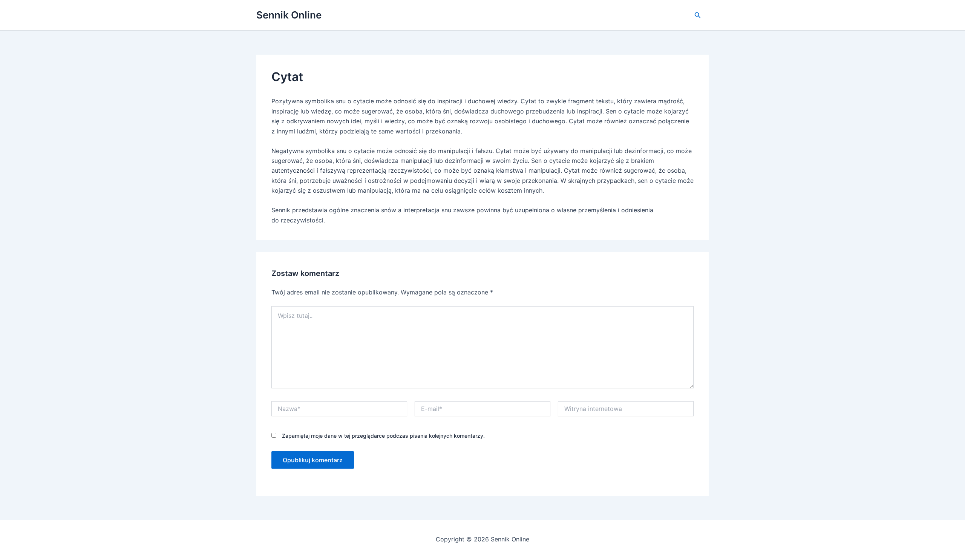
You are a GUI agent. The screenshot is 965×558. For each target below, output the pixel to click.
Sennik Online (289, 15)
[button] (697, 15)
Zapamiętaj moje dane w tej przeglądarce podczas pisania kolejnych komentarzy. (383, 435)
